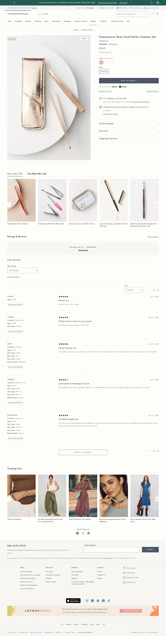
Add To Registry (152, 91)
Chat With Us (130, 582)
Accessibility (48, 632)
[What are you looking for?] (146, 14)
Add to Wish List (105, 91)
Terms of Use (23, 632)
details (34, 8)
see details (123, 3)
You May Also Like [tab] (37, 173)
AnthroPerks (130, 573)
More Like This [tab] (15, 173)
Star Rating (11, 266)
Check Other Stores (110, 114)
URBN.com (59, 632)
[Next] (156, 204)
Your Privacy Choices (85, 632)
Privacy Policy (107, 558)
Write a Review (153, 237)
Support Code (70, 632)
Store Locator (131, 568)
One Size (103, 71)
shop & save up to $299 (107, 3)
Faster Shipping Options (140, 102)
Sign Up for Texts (132, 577)
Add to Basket (129, 81)
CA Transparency (36, 632)
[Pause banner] (158, 2)
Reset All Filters (13, 277)
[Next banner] (151, 2)
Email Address (90, 545)
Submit (150, 550)
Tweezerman (103, 41)
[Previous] (9, 204)
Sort (126, 286)
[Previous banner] (14, 2)
